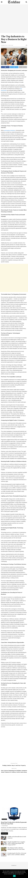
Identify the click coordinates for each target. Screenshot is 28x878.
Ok (14, 875)
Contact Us (13, 865)
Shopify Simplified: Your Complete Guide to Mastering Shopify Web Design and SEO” (16, 843)
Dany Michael (5, 825)
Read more (4, 833)
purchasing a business (9, 130)
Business (4, 819)
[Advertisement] (14, 19)
